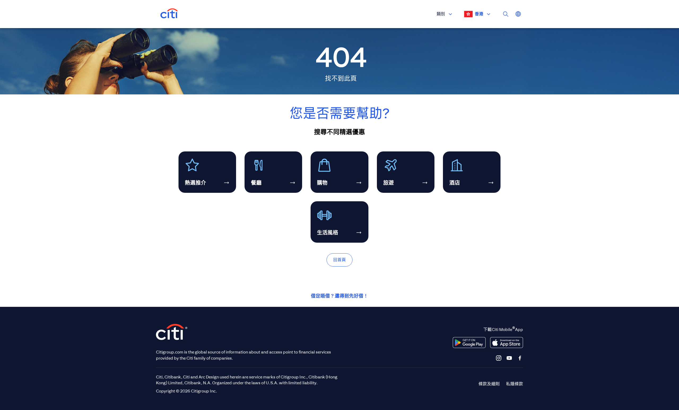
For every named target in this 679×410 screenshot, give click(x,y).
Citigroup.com (169, 352)
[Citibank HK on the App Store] (506, 342)
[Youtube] (509, 358)
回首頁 (339, 259)
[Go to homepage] (169, 14)
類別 (441, 13)
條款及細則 (489, 383)
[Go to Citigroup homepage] (172, 332)
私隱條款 (514, 383)
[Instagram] (498, 358)
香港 (479, 13)
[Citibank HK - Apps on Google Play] (469, 342)
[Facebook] (520, 358)
